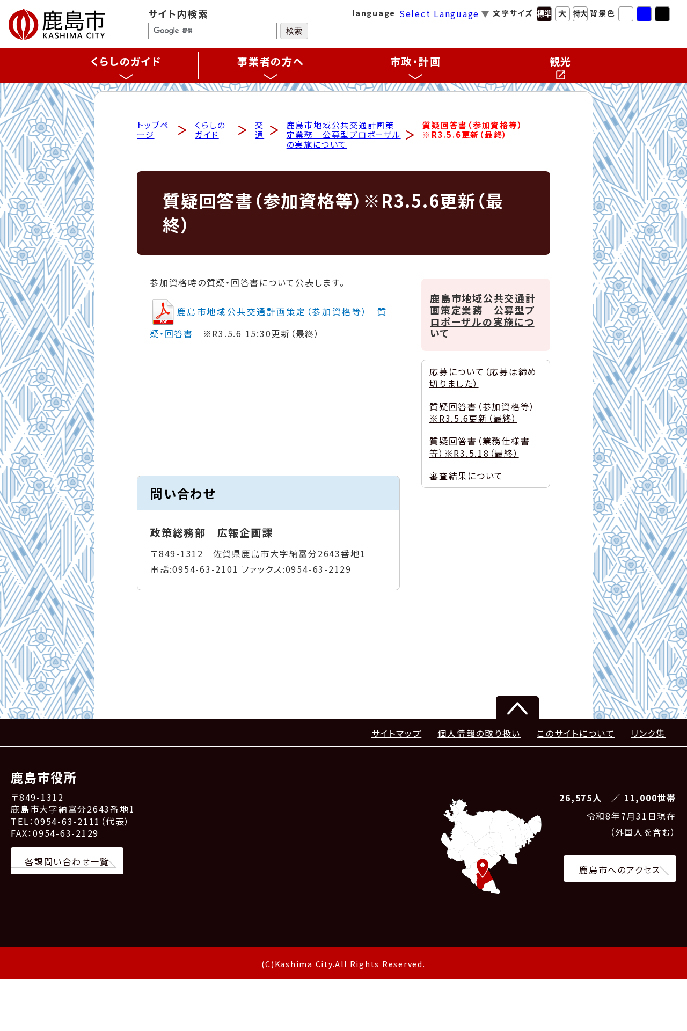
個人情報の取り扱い (479, 733)
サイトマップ (396, 733)
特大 (580, 13)
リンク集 (648, 733)
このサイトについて (576, 733)
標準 (544, 13)
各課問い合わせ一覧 (67, 861)
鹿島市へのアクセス (620, 869)
